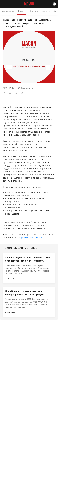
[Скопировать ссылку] (22, 93)
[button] (4, 93)
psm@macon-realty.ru (32, 237)
